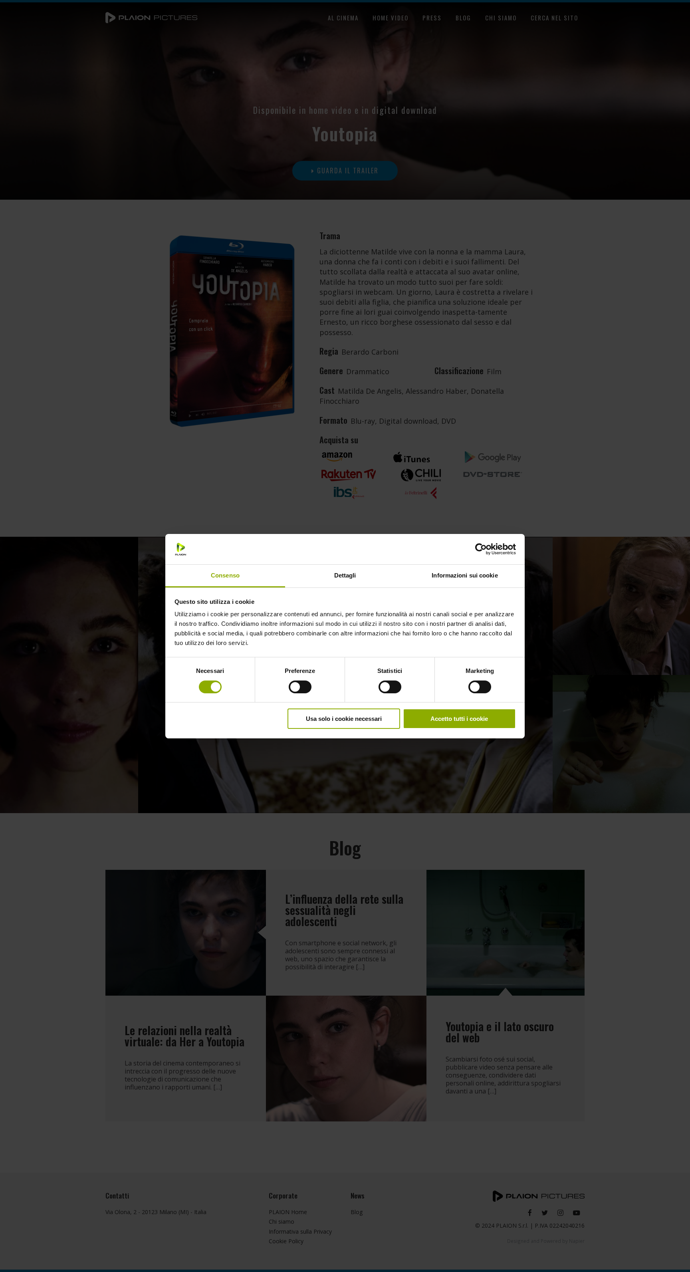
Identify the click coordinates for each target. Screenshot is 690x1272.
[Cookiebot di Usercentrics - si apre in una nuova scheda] (481, 549)
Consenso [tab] (225, 575)
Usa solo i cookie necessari (344, 718)
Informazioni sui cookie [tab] (465, 575)
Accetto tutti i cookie (459, 718)
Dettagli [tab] (345, 575)
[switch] (300, 687)
